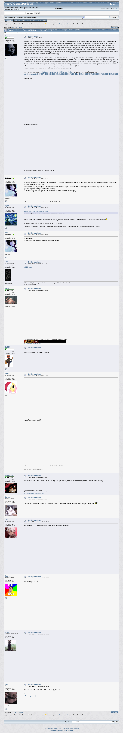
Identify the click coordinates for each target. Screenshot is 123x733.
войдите (32, 8)
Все (16, 27)
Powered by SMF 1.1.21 (51, 728)
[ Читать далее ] (30, 696)
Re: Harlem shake (34, 177)
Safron (7, 497)
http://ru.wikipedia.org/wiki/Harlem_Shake (56, 72)
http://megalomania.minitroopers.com (34, 493)
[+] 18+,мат (28, 267)
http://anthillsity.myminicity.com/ (32, 343)
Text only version (56, 730)
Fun (48, 24)
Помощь (17, 20)
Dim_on (7, 576)
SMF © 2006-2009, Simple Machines (69, 728)
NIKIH (7, 374)
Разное (24, 24)
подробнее (33, 17)
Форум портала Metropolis (12, 24)
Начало (9, 20)
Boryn (7, 288)
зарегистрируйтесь (12, 9)
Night (7, 206)
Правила (28, 20)
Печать (115, 27)
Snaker (69, 24)
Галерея (113, 4)
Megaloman (62, 24)
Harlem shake (81, 24)
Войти (34, 20)
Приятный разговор (37, 24)
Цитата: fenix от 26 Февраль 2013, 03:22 (36, 211)
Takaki (7, 520)
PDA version (68, 730)
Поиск (23, 20)
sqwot (7, 632)
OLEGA (7, 347)
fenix (6, 177)
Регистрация (42, 20)
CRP (6, 262)
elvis (25, 279)
